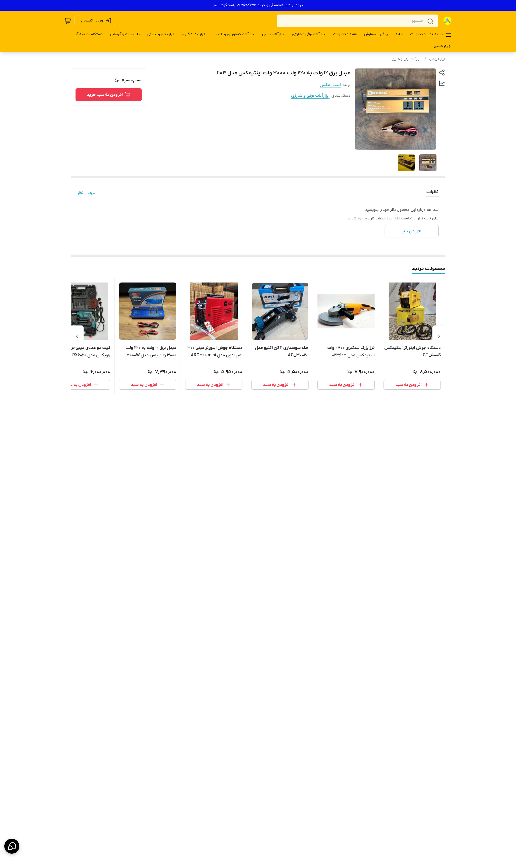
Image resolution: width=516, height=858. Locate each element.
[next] (77, 336)
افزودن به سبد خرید (105, 94)
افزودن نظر (86, 193)
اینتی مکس (330, 85)
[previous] (438, 336)
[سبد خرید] (67, 20)
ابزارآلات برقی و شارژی (406, 59)
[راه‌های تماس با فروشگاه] (11, 846)
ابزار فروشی (437, 59)
